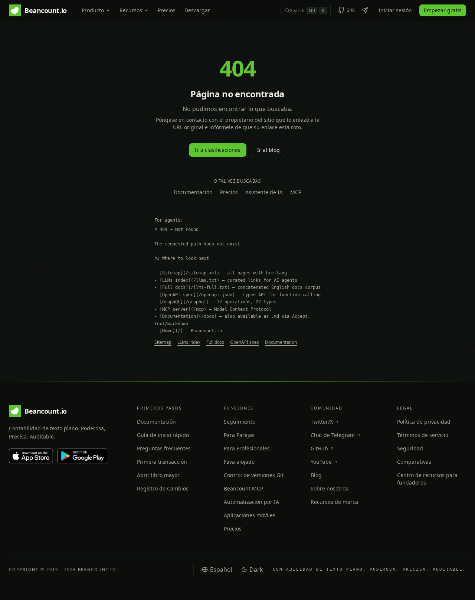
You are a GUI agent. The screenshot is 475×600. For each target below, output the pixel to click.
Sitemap (162, 342)
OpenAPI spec (244, 342)
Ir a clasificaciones (217, 149)
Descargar (197, 10)
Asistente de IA (264, 192)
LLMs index (188, 342)
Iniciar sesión (395, 10)
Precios (167, 10)
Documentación (193, 192)
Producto (93, 10)
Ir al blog (268, 149)
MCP (295, 192)
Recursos (130, 10)
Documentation (281, 342)
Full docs (215, 342)
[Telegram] (364, 10)
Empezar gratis (443, 10)
